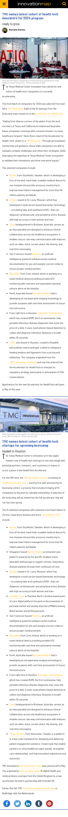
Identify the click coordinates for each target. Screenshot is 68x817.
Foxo (11, 224)
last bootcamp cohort (31, 765)
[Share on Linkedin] (28, 803)
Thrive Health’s (16, 733)
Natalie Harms (17, 29)
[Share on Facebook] (6, 803)
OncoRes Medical (41, 293)
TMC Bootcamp (15, 108)
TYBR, (12, 342)
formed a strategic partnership (38, 788)
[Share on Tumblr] (38, 803)
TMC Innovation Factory (35, 477)
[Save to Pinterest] (49, 803)
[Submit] (64, 4)
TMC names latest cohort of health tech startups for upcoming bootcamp (30, 443)
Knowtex (36, 253)
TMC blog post (33, 140)
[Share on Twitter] (17, 803)
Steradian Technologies (50, 313)
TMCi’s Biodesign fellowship (23, 362)
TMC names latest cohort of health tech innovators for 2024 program (30, 16)
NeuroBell (14, 273)
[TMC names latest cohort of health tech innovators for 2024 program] (34, 58)
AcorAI (12, 175)
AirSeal (13, 199)
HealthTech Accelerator (14, 482)
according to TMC (51, 514)
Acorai (12, 527)
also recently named (30, 770)
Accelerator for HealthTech (49, 113)
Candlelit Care (16, 596)
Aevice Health (35, 551)
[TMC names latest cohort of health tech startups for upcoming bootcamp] (34, 415)
